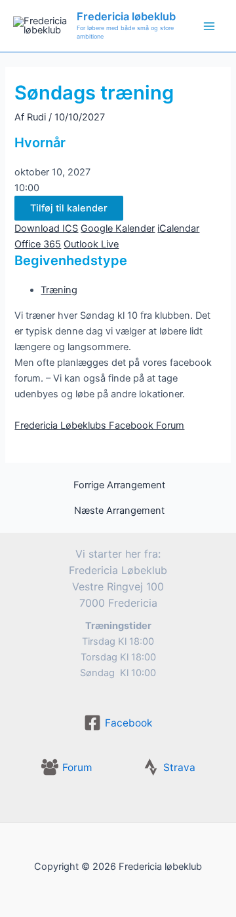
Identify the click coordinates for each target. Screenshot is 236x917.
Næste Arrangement (119, 511)
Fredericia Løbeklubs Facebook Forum (99, 425)
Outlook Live (91, 244)
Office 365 (37, 244)
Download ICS (46, 228)
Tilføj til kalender (69, 208)
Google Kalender (118, 228)
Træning (59, 290)
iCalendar (178, 228)
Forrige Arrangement (119, 485)
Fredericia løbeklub (126, 16)
